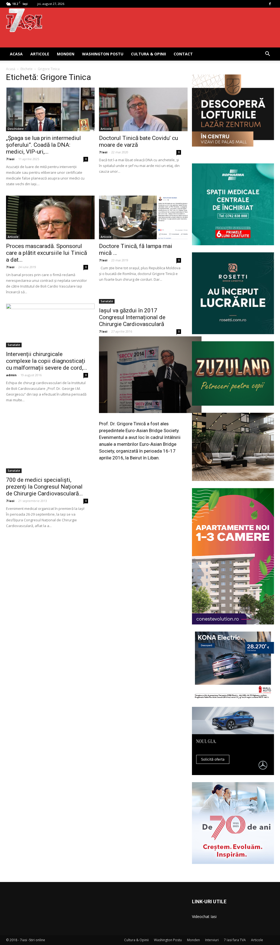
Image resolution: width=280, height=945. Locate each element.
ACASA (16, 53)
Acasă (10, 69)
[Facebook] (270, 4)
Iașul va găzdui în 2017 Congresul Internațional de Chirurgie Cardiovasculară (132, 317)
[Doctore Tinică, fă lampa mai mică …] (140, 217)
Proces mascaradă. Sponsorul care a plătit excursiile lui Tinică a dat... (46, 253)
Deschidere (16, 129)
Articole (39, 53)
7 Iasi (10, 159)
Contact (183, 53)
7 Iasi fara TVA (235, 940)
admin (11, 375)
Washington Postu (102, 53)
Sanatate (14, 345)
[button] (267, 54)
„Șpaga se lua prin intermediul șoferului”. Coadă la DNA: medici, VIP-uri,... (43, 145)
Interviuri (212, 940)
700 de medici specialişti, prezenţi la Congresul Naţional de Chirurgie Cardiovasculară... (44, 487)
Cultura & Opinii (148, 53)
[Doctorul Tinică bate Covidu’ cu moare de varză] (140, 109)
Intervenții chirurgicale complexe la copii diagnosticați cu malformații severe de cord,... (46, 361)
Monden (65, 53)
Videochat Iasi (204, 916)
